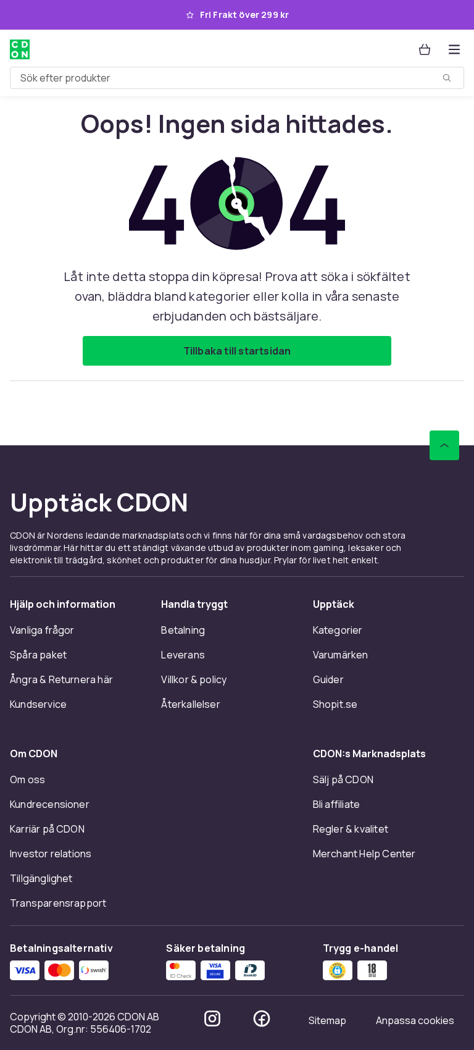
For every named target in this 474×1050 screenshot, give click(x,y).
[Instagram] (212, 1018)
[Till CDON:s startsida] (20, 49)
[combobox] (237, 78)
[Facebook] (261, 1018)
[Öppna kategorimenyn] (454, 49)
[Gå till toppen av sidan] (444, 445)
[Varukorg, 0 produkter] (424, 49)
